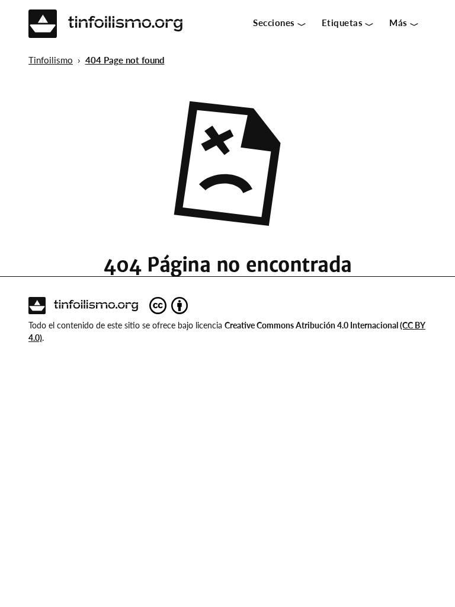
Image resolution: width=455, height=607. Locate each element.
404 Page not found (125, 60)
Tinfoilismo (50, 60)
